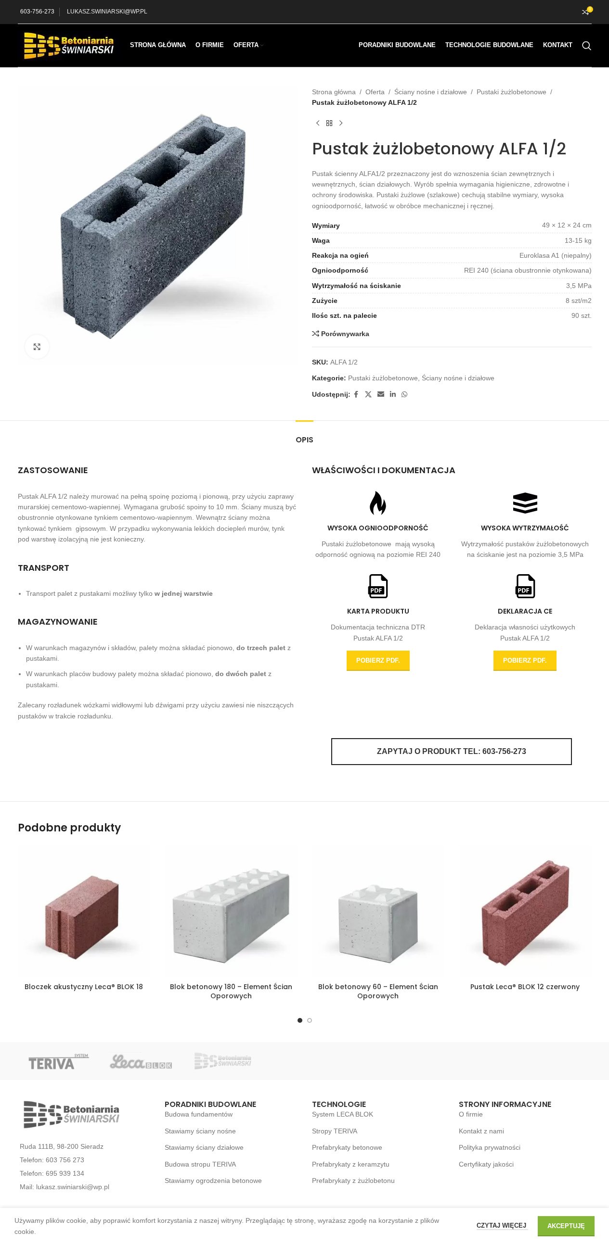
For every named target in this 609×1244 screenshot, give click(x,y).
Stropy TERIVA (334, 1131)
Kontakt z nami (481, 1131)
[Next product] (341, 123)
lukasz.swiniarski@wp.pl (72, 1187)
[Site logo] (69, 45)
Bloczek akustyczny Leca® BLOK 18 (84, 987)
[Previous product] (318, 123)
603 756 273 (65, 1160)
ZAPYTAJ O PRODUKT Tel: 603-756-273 (451, 751)
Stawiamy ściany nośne (200, 1131)
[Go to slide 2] (309, 1020)
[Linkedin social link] (393, 394)
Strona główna (334, 92)
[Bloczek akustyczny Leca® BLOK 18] (84, 911)
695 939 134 (65, 1173)
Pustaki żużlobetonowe (511, 92)
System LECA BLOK (342, 1114)
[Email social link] (381, 394)
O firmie (471, 1114)
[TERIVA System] (59, 1061)
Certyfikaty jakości (486, 1164)
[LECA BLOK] (140, 1061)
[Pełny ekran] (37, 347)
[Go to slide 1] (300, 1020)
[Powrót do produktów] (329, 123)
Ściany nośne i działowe (430, 92)
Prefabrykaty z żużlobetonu (353, 1180)
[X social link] (368, 394)
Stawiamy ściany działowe (204, 1147)
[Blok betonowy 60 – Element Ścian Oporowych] (378, 911)
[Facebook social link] (356, 394)
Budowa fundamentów (199, 1114)
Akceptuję (566, 1226)
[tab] (304, 435)
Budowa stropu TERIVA (200, 1164)
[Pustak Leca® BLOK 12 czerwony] (525, 911)
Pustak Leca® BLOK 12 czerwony (525, 987)
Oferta (375, 92)
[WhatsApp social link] (404, 394)
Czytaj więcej (502, 1225)
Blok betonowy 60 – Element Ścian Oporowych (378, 991)
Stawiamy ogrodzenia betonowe (213, 1180)
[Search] (586, 45)
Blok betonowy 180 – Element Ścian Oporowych (231, 991)
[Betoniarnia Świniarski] (222, 1061)
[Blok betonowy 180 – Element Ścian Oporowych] (231, 911)
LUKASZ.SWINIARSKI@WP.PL (107, 11)
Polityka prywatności (489, 1147)
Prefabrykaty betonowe (347, 1147)
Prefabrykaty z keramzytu (350, 1164)
